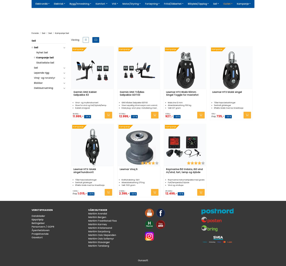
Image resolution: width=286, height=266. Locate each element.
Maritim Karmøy (97, 224)
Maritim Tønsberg (98, 246)
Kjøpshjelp (37, 219)
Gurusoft (143, 260)
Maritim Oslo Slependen (102, 235)
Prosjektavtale (40, 234)
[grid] (95, 40)
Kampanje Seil (45, 57)
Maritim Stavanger (99, 242)
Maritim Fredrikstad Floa (102, 220)
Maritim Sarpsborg (99, 231)
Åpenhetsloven (40, 230)
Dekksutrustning (43, 88)
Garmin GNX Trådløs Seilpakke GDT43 (132, 94)
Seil (34, 40)
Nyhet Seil (42, 52)
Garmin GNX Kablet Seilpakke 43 (85, 94)
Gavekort (37, 237)
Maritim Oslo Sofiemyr (101, 238)
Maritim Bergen (97, 217)
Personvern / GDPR (43, 226)
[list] (86, 40)
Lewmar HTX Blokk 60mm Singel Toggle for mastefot (182, 94)
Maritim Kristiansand (100, 228)
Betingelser (38, 223)
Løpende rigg (41, 73)
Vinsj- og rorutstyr (44, 78)
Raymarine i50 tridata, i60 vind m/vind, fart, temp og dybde (184, 171)
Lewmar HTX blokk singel (227, 92)
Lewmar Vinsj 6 (128, 169)
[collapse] (64, 47)
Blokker (38, 83)
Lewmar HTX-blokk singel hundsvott (84, 171)
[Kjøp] (108, 115)
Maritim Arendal (97, 213)
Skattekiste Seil (45, 62)
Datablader (38, 216)
